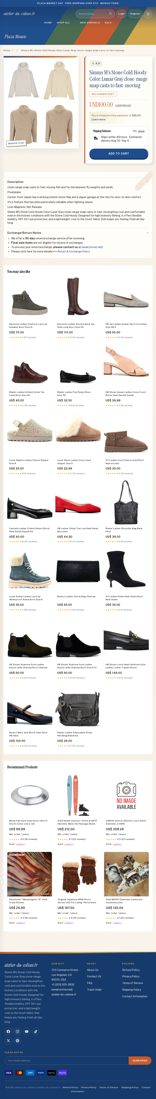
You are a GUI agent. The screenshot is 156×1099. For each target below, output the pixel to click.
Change (141, 130)
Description (15, 181)
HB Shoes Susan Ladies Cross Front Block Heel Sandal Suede (126, 393)
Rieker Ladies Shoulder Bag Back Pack (124, 530)
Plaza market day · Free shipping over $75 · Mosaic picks (78, 3)
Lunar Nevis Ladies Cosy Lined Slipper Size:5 (74, 462)
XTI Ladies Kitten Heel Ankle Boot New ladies (124, 598)
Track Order (94, 989)
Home (48, 22)
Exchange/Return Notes (24, 232)
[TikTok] (36, 1031)
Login (122, 13)
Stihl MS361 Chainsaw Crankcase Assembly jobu (124, 901)
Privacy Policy (130, 976)
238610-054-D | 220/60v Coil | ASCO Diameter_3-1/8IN (126, 822)
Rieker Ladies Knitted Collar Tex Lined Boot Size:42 (27, 393)
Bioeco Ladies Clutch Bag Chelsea (76, 596)
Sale (108, 22)
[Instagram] (17, 1031)
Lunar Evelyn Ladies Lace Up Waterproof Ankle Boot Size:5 (26, 598)
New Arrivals (90, 22)
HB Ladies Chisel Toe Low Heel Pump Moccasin (77, 530)
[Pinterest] (17, 1040)
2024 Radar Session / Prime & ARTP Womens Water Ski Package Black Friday (77, 822)
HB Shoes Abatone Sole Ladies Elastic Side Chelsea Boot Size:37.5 (77, 666)
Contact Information (134, 996)
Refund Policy (131, 969)
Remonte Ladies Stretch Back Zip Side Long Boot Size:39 (76, 325)
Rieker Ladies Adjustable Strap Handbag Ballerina (74, 734)
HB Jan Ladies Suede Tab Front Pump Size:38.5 (126, 325)
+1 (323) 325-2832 (63, 984)
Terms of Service (132, 983)
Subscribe (140, 1060)
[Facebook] (8, 1031)
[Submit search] (110, 14)
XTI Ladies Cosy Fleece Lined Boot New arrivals (125, 462)
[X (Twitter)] (8, 1040)
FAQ (89, 983)
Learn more (99, 119)
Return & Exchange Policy (73, 251)
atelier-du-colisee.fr (19, 13)
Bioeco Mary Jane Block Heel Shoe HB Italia (28, 734)
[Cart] (148, 14)
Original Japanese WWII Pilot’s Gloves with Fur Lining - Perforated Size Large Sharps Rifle (77, 901)
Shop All (63, 22)
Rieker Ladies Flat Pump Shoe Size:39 (73, 393)
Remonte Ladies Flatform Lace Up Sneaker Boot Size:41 (28, 325)
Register (135, 13)
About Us (92, 969)
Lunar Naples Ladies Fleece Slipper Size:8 (29, 462)
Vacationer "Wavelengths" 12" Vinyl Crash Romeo (28, 901)
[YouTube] (26, 1031)
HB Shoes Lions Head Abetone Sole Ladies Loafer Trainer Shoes (126, 666)
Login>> (20, 844)
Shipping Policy (131, 989)
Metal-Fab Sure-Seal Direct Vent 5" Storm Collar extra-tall (28, 822)
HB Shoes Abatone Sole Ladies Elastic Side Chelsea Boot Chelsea (28, 666)
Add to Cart (118, 153)
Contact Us (94, 976)
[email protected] (92, 247)
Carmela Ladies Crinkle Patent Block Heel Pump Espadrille (29, 530)
